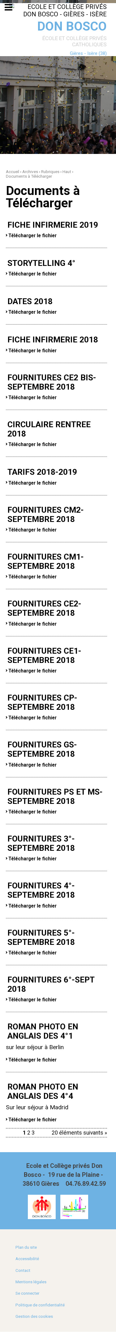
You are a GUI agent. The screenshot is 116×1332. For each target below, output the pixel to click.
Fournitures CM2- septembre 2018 (45, 514)
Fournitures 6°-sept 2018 (50, 984)
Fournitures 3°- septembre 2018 (41, 843)
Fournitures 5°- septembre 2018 (41, 937)
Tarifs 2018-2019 (42, 472)
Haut (66, 171)
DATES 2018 (30, 301)
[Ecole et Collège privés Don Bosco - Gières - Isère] (58, 10)
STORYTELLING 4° (41, 263)
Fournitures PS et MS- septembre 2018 (55, 796)
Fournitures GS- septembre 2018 (42, 749)
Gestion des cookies (34, 1316)
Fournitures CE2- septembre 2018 (44, 608)
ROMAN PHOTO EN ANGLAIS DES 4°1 (42, 1031)
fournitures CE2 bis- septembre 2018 (51, 382)
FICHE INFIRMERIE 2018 (52, 339)
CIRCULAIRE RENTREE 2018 (49, 429)
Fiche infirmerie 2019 (52, 225)
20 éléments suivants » (79, 1133)
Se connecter (27, 1293)
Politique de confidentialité (40, 1305)
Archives (30, 171)
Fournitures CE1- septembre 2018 (44, 655)
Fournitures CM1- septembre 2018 (45, 561)
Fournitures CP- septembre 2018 (42, 702)
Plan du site (26, 1247)
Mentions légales (30, 1282)
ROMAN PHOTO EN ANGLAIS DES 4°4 (42, 1091)
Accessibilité (27, 1258)
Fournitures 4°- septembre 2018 (41, 890)
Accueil (12, 171)
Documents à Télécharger (29, 176)
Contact (22, 1270)
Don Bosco (72, 26)
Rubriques (50, 171)
